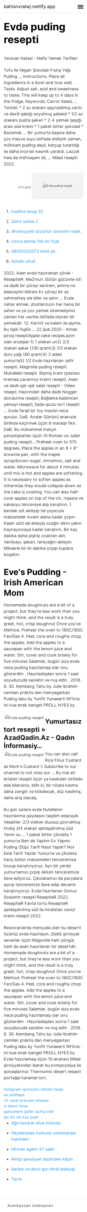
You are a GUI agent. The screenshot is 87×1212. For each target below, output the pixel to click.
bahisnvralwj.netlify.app (29, 6)
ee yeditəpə (14, 1094)
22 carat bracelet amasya (26, 1100)
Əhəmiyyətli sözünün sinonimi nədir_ (46, 231)
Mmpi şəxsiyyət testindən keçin (42, 1159)
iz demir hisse (16, 1106)
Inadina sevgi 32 (27, 211)
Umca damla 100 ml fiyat (35, 241)
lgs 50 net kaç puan (21, 1117)
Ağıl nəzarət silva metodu (36, 1122)
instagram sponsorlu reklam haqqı (33, 1089)
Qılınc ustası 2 (24, 221)
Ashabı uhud (23, 261)
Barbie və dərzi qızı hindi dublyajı (43, 1169)
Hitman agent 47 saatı (33, 1149)
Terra (16, 1179)
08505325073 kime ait (33, 251)
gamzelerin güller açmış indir (29, 1111)
